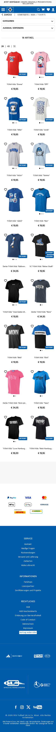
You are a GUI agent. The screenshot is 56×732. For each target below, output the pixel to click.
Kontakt (28, 544)
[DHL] (20, 511)
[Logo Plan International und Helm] (37, 657)
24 (2, 46)
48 (8, 46)
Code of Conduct (28, 620)
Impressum (28, 628)
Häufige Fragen (28, 548)
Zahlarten (28, 561)
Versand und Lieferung (28, 557)
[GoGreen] (36, 511)
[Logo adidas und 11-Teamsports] (8, 657)
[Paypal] (12, 498)
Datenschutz (28, 624)
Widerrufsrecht (28, 565)
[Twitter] (28, 707)
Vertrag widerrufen (28, 632)
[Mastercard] (44, 498)
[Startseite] (10, 9)
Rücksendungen (28, 553)
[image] (14, 71)
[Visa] (28, 498)
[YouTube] (37, 707)
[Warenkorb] (43, 9)
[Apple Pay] (12, 505)
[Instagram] (22, 707)
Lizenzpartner (28, 586)
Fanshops (28, 582)
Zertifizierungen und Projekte (28, 590)
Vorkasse (44, 505)
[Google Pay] (28, 505)
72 (14, 46)
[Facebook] (16, 707)
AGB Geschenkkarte (28, 611)
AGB (28, 607)
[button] (13, 77)
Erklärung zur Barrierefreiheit (28, 616)
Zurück (7, 15)
